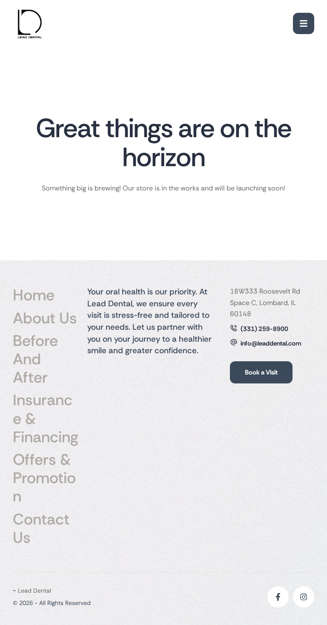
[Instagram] (303, 597)
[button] (303, 23)
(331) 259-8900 (264, 329)
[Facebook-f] (278, 597)
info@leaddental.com (271, 343)
